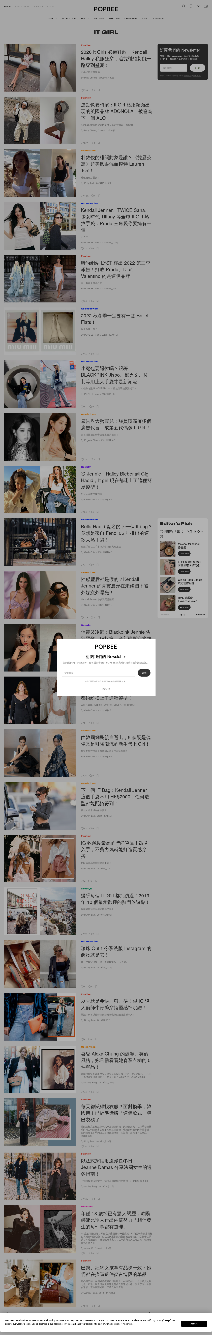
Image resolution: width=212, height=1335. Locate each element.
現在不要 (106, 689)
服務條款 (112, 681)
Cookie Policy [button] (59, 1324)
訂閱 (144, 673)
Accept (194, 1324)
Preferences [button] (127, 1324)
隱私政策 (121, 681)
